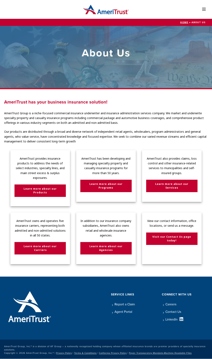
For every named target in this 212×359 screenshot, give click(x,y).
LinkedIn (171, 319)
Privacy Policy (64, 353)
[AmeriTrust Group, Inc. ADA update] (106, 9)
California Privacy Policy (113, 353)
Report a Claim (124, 304)
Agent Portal (123, 311)
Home (184, 22)
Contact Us (173, 311)
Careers (170, 304)
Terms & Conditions (85, 353)
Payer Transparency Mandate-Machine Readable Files (160, 353)
